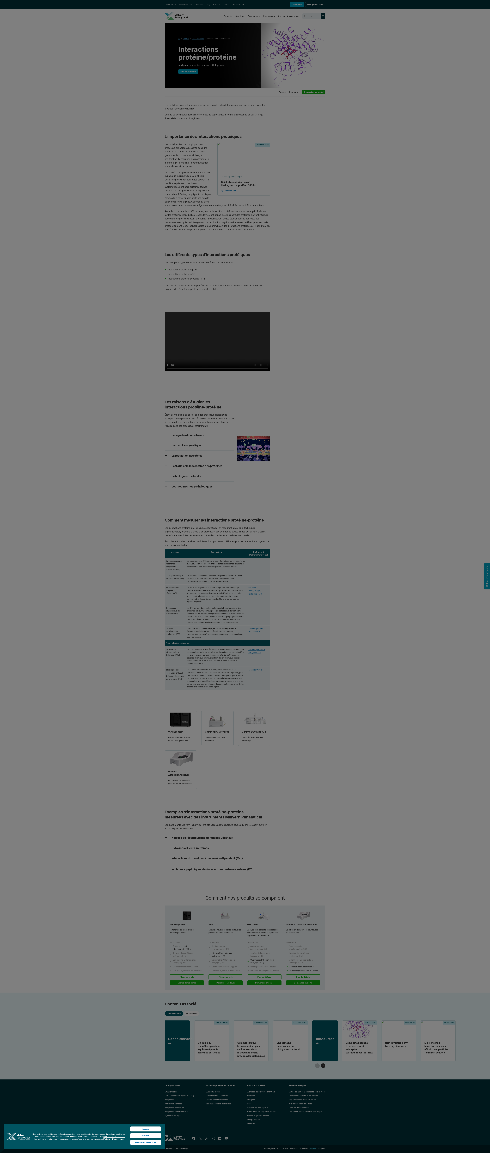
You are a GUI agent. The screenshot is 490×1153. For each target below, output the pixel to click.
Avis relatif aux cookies (114, 1139)
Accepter (146, 1129)
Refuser (145, 1136)
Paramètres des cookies (145, 1142)
